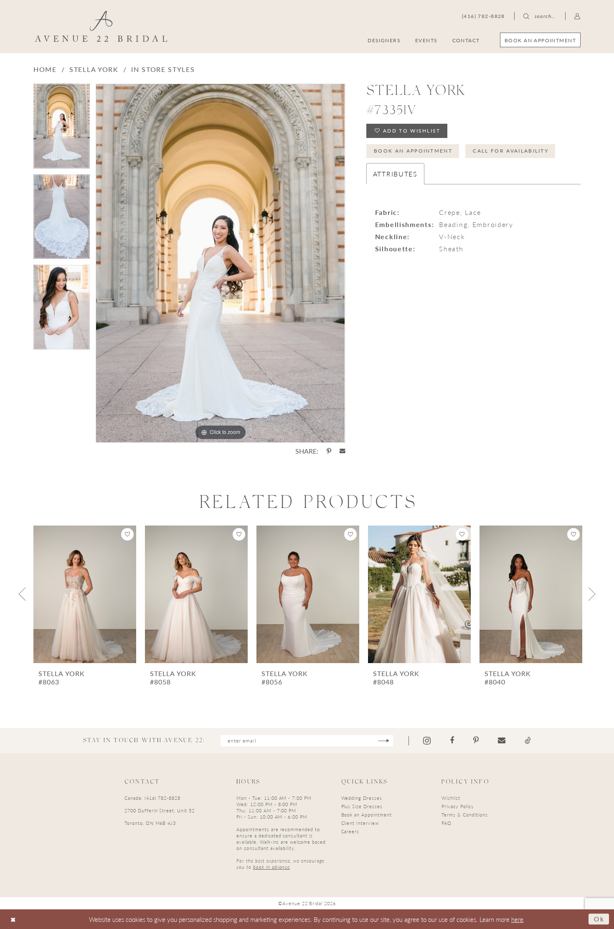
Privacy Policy (457, 806)
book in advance (271, 867)
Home (45, 69)
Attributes (395, 174)
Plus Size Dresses (362, 806)
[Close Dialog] (13, 919)
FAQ (446, 823)
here (517, 919)
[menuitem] (540, 40)
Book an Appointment (413, 150)
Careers (350, 831)
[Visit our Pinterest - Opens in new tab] (476, 740)
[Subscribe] (383, 740)
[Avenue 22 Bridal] (101, 26)
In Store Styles (163, 69)
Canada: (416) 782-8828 (152, 798)
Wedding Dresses (361, 798)
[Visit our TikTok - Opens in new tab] (528, 740)
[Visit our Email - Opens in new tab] (501, 740)
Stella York (94, 69)
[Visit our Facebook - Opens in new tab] (452, 740)
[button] (577, 16)
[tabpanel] (61, 129)
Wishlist (450, 798)
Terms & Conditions (464, 815)
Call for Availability (510, 150)
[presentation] (84, 594)
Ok (599, 918)
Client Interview (360, 823)
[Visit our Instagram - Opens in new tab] (427, 740)
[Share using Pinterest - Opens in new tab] (329, 451)
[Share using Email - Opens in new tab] (342, 451)
